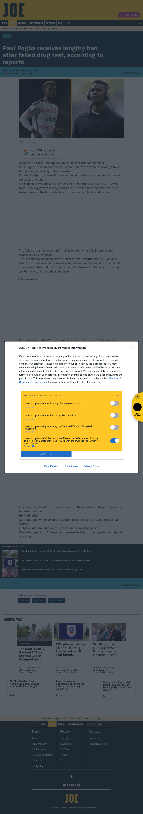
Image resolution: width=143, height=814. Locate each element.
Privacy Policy (91, 466)
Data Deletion (51, 466)
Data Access (71, 466)
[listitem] (71, 395)
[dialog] (71, 407)
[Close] (132, 348)
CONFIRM (46, 453)
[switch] (114, 403)
